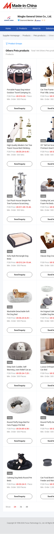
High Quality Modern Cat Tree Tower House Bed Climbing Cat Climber (19, 148)
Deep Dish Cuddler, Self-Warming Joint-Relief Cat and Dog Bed (19, 369)
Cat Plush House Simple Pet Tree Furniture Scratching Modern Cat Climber (19, 203)
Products (23, 28)
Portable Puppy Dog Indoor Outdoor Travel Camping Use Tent (19, 92)
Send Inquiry (19, 108)
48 (27, 506)
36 (21, 506)
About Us (36, 28)
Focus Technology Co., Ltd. (35, 523)
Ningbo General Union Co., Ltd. (35, 16)
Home (8, 28)
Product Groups (15, 43)
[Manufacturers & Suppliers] (20, 5)
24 (15, 507)
